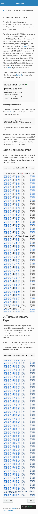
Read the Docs (8, 510)
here (9, 68)
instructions (9, 112)
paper (26, 46)
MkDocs (13, 508)
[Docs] (3, 10)
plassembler (20, 3)
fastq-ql (19, 75)
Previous (8, 501)
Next (31, 501)
